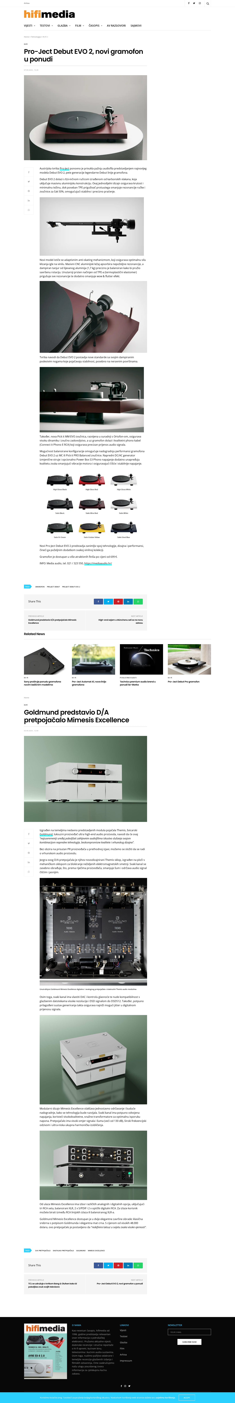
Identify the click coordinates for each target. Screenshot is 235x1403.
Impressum (126, 1360)
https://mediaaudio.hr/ (98, 563)
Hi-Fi (45, 37)
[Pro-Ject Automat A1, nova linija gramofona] (93, 659)
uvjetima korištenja (165, 1397)
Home (26, 37)
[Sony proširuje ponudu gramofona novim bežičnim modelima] (45, 659)
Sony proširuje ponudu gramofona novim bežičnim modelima (42, 683)
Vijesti (28, 25)
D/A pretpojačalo (43, 1250)
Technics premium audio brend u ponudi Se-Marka (138, 683)
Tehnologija (36, 37)
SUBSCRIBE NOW (189, 1342)
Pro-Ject (64, 168)
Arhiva (26, 3)
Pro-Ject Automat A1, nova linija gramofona (89, 683)
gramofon (40, 587)
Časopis (94, 25)
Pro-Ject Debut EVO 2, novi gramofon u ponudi (120, 1283)
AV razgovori (116, 25)
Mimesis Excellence (96, 1250)
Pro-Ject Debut (53, 587)
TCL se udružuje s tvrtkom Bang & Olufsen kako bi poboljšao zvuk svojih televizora (52, 1285)
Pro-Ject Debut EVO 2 (71, 587)
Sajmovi (136, 25)
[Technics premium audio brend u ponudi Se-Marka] (141, 659)
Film (78, 25)
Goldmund (46, 834)
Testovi (45, 25)
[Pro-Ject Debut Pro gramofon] (189, 659)
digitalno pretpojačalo (63, 1250)
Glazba (63, 25)
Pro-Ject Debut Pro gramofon (184, 681)
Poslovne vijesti (128, 678)
